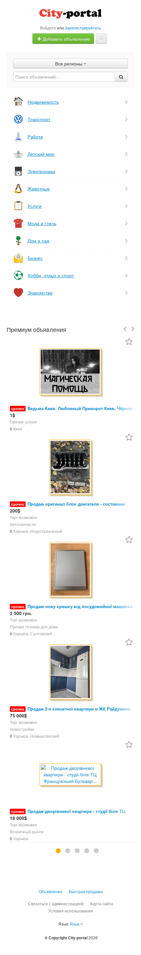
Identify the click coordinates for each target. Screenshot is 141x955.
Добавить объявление (65, 38)
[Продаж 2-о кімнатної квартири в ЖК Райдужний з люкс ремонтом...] (70, 672)
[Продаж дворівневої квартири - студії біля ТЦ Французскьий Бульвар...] (70, 774)
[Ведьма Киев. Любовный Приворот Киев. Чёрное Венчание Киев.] (70, 372)
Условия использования (70, 910)
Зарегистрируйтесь (83, 27)
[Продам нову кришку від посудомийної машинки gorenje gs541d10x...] (70, 570)
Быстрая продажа (86, 891)
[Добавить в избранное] (129, 342)
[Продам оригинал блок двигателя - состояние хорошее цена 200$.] (70, 468)
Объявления (50, 891)
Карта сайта (101, 903)
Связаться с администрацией (56, 903)
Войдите (48, 27)
